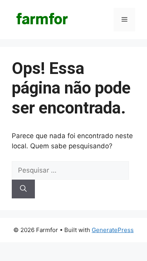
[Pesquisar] (23, 189)
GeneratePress (113, 230)
